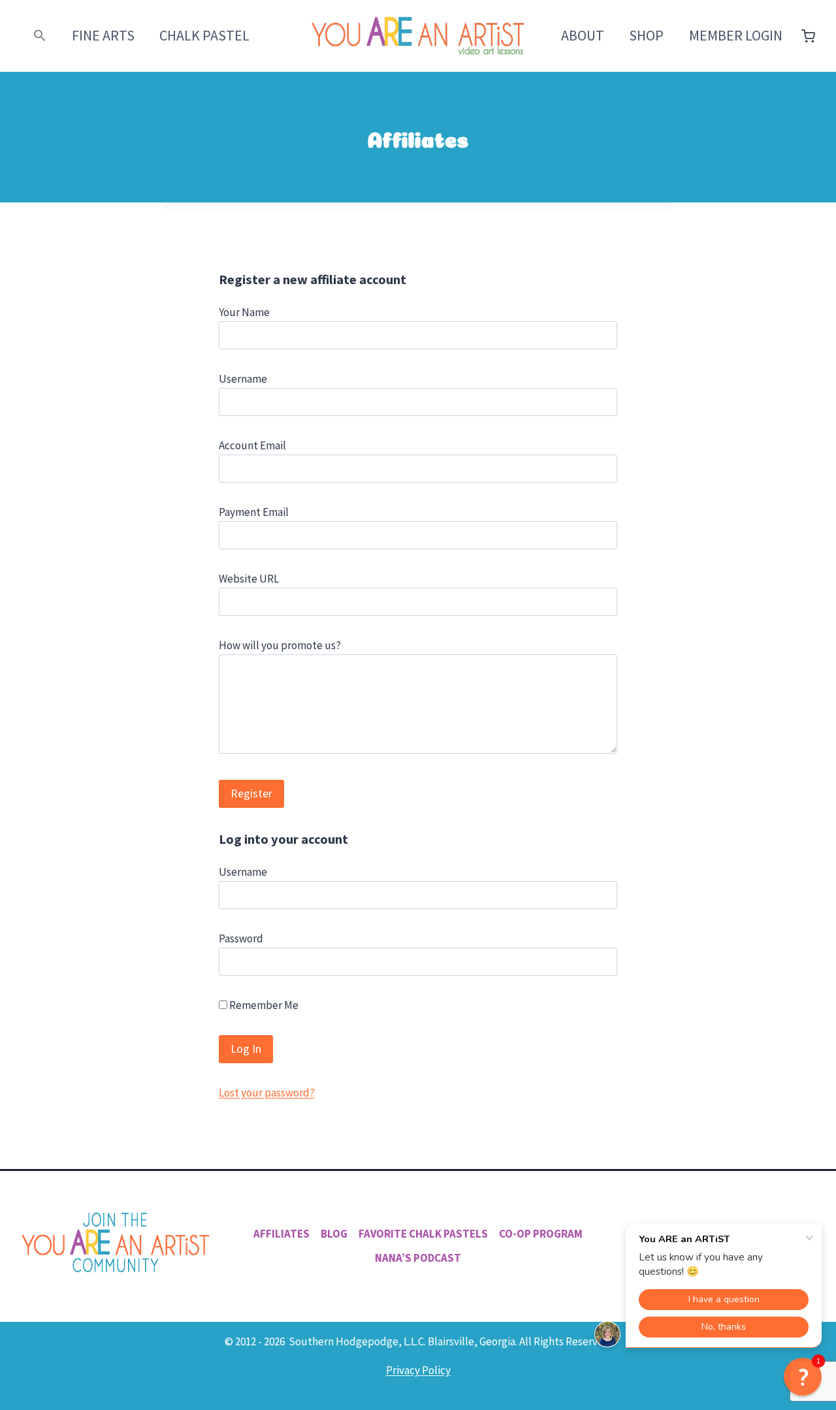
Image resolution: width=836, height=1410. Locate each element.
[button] (40, 36)
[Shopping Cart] (808, 36)
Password (241, 938)
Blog (334, 1233)
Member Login (735, 35)
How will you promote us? (280, 645)
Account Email (252, 445)
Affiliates (281, 1233)
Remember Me (262, 1005)
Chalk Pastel (204, 35)
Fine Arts (103, 35)
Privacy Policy (418, 1370)
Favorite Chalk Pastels (423, 1233)
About (582, 35)
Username (243, 379)
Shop (646, 35)
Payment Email (254, 512)
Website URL (249, 578)
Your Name (244, 312)
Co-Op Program (541, 1233)
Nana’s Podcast (418, 1258)
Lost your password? (267, 1092)
